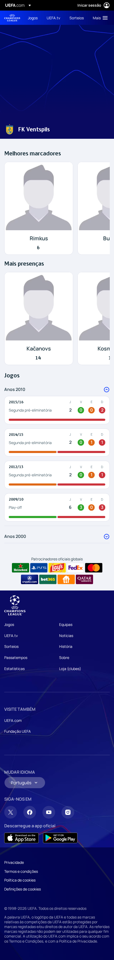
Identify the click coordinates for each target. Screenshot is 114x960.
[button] (99, 18)
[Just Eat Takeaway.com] (66, 579)
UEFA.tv (11, 635)
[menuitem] (32, 18)
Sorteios (11, 646)
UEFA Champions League (12, 17)
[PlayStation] (38, 568)
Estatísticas (14, 668)
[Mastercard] (93, 568)
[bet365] (47, 579)
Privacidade (14, 862)
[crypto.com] (29, 579)
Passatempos (15, 657)
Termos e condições (21, 871)
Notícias (66, 635)
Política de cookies (20, 880)
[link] (32, 18)
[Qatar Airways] (84, 579)
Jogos (9, 624)
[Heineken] (20, 568)
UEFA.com (13, 720)
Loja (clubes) (70, 668)
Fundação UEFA (17, 731)
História (65, 646)
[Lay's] (57, 568)
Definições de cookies (22, 889)
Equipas (65, 624)
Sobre (64, 657)
